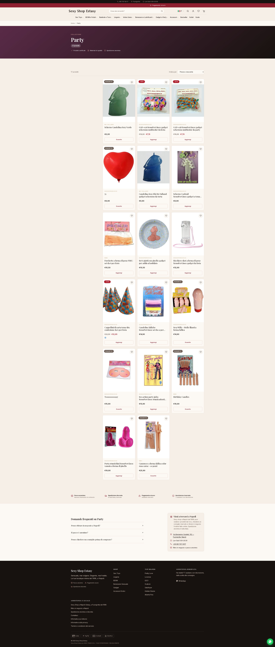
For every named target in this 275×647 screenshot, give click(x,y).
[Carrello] (204, 11)
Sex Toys (78, 17)
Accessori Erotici (119, 591)
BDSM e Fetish (91, 17)
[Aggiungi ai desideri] (132, 82)
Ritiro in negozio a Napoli (80, 608)
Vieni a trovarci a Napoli (185, 516)
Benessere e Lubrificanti (143, 17)
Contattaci (74, 615)
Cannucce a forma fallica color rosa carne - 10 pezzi (152, 464)
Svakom (147, 584)
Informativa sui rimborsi (79, 619)
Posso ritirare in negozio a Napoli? (85, 525)
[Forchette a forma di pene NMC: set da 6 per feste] (119, 233)
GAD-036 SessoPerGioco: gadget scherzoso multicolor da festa (153, 128)
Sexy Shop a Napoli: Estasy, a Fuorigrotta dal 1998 (88, 605)
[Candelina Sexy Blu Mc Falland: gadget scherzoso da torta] (153, 167)
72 (105, 194)
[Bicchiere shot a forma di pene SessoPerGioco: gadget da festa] (188, 233)
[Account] (193, 11)
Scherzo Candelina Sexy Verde (118, 127)
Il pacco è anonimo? (79, 532)
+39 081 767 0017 (179, 544)
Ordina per (173, 72)
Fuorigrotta (136, 1)
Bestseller (183, 17)
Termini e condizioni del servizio (82, 626)
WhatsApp (182, 581)
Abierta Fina (149, 595)
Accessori (173, 17)
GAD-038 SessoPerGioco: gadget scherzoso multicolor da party (187, 128)
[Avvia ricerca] (162, 11)
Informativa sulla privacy (79, 622)
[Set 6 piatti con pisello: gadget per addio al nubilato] (153, 233)
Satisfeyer (148, 587)
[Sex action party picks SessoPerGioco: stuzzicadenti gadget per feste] (153, 370)
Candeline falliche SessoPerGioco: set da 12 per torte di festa (151, 330)
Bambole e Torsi (105, 17)
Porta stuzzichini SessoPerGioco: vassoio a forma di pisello (119, 464)
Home (73, 23)
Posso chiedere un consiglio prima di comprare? (91, 539)
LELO (146, 580)
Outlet (191, 17)
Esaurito (119, 139)
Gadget (116, 587)
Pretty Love (149, 573)
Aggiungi (153, 139)
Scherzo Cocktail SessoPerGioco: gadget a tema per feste (186, 196)
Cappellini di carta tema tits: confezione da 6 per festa (117, 328)
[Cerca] (187, 11)
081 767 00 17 (123, 1)
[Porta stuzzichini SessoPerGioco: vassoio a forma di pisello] (119, 436)
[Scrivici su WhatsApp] (270, 642)
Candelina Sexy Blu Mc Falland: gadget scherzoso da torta (153, 195)
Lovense (148, 577)
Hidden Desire (150, 591)
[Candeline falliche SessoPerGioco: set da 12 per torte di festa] (153, 300)
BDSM (115, 580)
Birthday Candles (181, 397)
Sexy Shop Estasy (82, 11)
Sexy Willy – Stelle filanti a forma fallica (184, 328)
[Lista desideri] (198, 11)
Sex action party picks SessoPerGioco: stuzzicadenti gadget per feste (152, 399)
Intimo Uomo (127, 17)
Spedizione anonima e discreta (82, 612)
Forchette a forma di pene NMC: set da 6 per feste (119, 261)
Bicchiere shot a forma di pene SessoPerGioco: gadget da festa (187, 261)
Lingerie (117, 17)
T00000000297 (111, 397)
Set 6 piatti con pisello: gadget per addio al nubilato (152, 261)
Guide (198, 17)
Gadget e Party (161, 17)
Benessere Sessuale (120, 584)
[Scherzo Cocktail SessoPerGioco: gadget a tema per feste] (188, 167)
